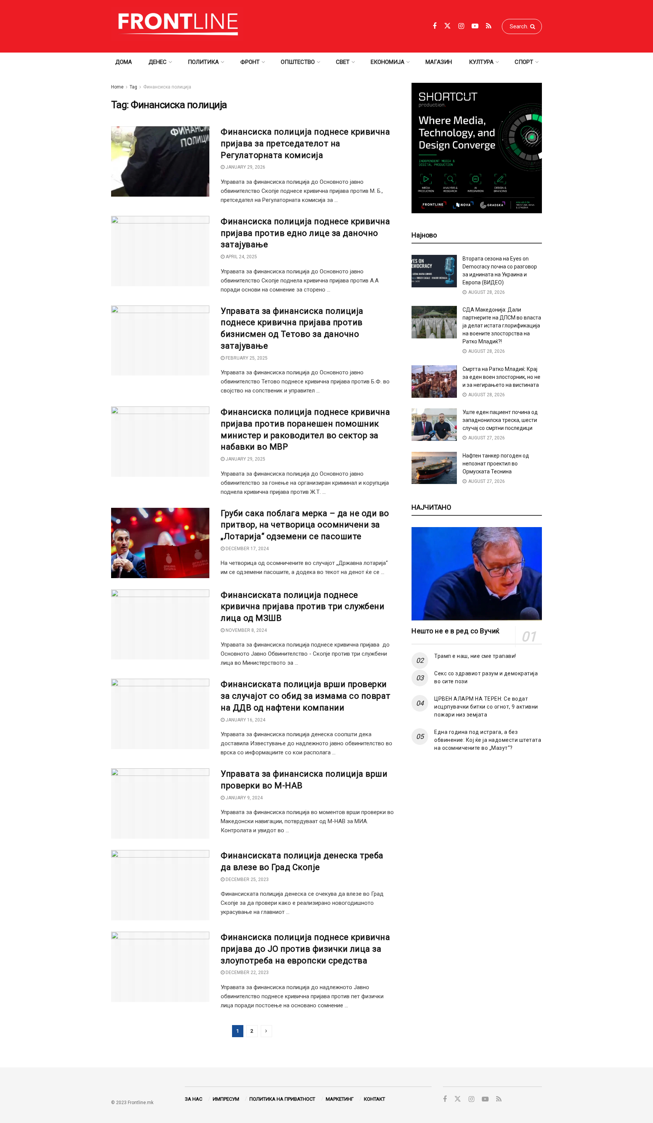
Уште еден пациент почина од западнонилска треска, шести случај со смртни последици (500, 420)
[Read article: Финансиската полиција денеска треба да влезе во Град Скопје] (160, 885)
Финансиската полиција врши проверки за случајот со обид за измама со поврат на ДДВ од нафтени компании (306, 695)
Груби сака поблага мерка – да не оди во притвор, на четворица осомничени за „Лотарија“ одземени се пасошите (305, 525)
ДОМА (123, 62)
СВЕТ (343, 62)
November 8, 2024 (245, 630)
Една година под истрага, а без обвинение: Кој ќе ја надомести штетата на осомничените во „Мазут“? (487, 740)
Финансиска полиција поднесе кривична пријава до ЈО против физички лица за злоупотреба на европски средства (305, 948)
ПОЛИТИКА (203, 62)
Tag (133, 87)
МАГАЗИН (439, 62)
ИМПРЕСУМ (226, 1099)
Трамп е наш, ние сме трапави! (475, 656)
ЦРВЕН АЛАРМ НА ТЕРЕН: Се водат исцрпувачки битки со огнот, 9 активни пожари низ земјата (486, 707)
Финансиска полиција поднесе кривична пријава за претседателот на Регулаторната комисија (305, 143)
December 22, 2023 (246, 972)
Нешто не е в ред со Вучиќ (456, 631)
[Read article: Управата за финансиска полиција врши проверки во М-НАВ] (160, 803)
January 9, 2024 (243, 797)
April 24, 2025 (240, 256)
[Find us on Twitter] (447, 26)
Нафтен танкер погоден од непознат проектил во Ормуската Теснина (496, 464)
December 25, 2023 (246, 879)
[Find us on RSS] (488, 26)
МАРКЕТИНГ (340, 1099)
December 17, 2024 (246, 548)
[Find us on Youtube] (475, 26)
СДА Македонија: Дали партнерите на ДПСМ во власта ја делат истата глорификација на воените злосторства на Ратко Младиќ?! (502, 325)
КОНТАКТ (374, 1099)
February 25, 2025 (246, 358)
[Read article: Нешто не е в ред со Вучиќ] (477, 573)
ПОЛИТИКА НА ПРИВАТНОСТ (282, 1099)
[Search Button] (534, 26)
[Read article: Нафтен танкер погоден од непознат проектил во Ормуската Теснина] (434, 468)
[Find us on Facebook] (434, 26)
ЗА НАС (193, 1099)
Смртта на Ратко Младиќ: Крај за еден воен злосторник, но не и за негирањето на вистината (501, 377)
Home (117, 87)
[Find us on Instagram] (461, 26)
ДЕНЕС (158, 62)
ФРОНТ (250, 62)
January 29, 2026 (244, 167)
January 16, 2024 (244, 720)
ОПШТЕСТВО (298, 62)
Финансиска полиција (167, 87)
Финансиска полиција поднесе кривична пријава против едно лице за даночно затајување (305, 233)
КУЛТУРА (481, 62)
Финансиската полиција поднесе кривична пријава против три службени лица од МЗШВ (302, 606)
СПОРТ (524, 62)
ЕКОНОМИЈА (387, 62)
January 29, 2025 (244, 459)
